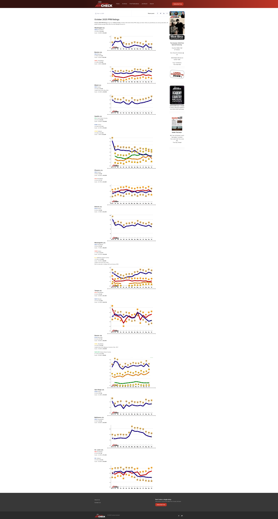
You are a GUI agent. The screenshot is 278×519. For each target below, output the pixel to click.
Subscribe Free (178, 4)
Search (152, 3)
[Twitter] (160, 13)
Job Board (144, 3)
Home (118, 3)
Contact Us (97, 502)
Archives (124, 3)
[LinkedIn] (164, 13)
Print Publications (134, 3)
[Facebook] (157, 13)
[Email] (167, 13)
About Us (97, 500)
